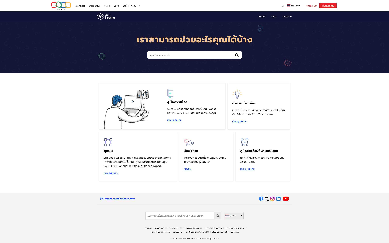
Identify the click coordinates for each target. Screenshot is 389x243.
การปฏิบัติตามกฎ (176, 228)
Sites (107, 5)
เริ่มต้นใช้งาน (328, 5)
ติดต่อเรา (148, 228)
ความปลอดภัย (160, 228)
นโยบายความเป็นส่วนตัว (161, 232)
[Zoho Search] (283, 6)
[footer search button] (217, 215)
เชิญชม (187, 169)
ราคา (274, 16)
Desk (116, 5)
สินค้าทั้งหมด (130, 5)
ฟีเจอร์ (262, 16)
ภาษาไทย (295, 5)
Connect (80, 5)
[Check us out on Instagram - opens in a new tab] (272, 199)
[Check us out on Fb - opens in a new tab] (261, 199)
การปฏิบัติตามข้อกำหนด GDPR (197, 232)
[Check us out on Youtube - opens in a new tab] (286, 199)
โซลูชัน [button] (286, 16)
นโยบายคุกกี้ (177, 232)
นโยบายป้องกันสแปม (214, 228)
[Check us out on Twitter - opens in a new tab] (267, 198)
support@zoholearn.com (120, 198)
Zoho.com (61, 6)
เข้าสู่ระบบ (311, 5)
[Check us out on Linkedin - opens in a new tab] (278, 199)
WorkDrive (94, 5)
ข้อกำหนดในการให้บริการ (234, 228)
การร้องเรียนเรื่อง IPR (194, 228)
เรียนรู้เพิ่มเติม (174, 120)
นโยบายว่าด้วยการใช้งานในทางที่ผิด (225, 232)
